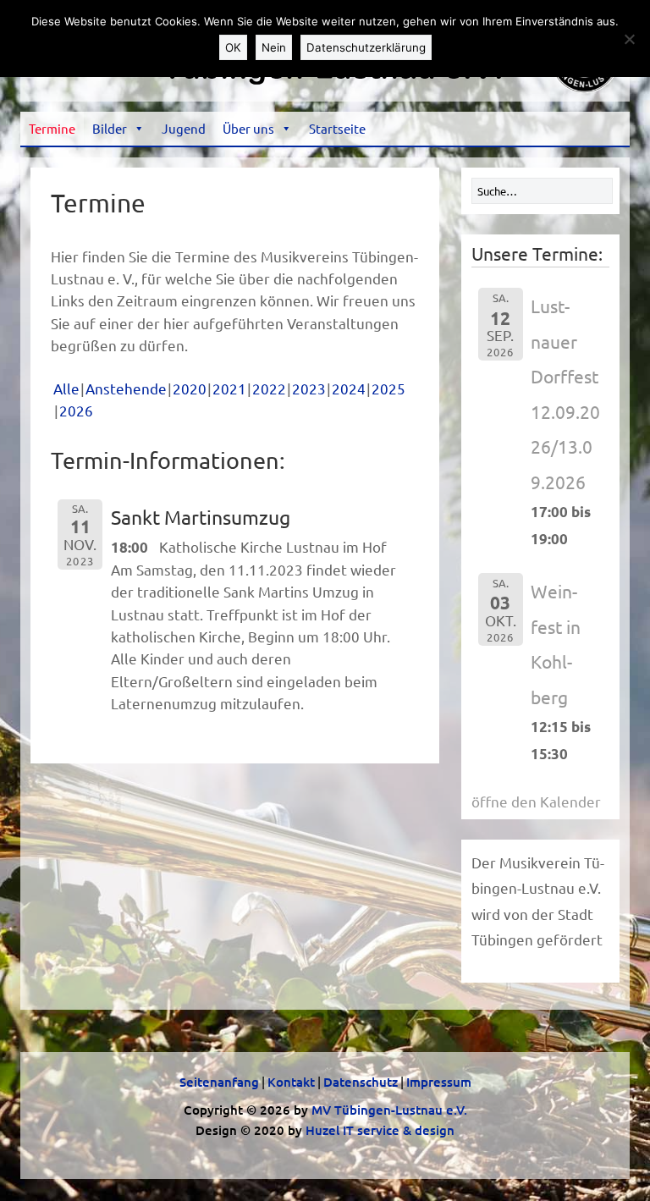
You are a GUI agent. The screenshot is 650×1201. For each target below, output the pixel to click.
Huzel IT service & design (380, 1129)
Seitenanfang (219, 1081)
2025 (388, 388)
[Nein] (628, 38)
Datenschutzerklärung (366, 47)
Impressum (438, 1081)
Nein (274, 47)
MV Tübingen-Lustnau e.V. (389, 1109)
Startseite (337, 128)
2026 (76, 410)
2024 (349, 388)
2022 (269, 388)
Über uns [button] (248, 128)
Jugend (184, 128)
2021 (229, 388)
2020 (190, 388)
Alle (66, 388)
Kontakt (291, 1081)
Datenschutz (360, 1081)
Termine (52, 128)
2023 (309, 388)
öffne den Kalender (536, 801)
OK (233, 47)
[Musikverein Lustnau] (325, 95)
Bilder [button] (109, 128)
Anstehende (126, 388)
